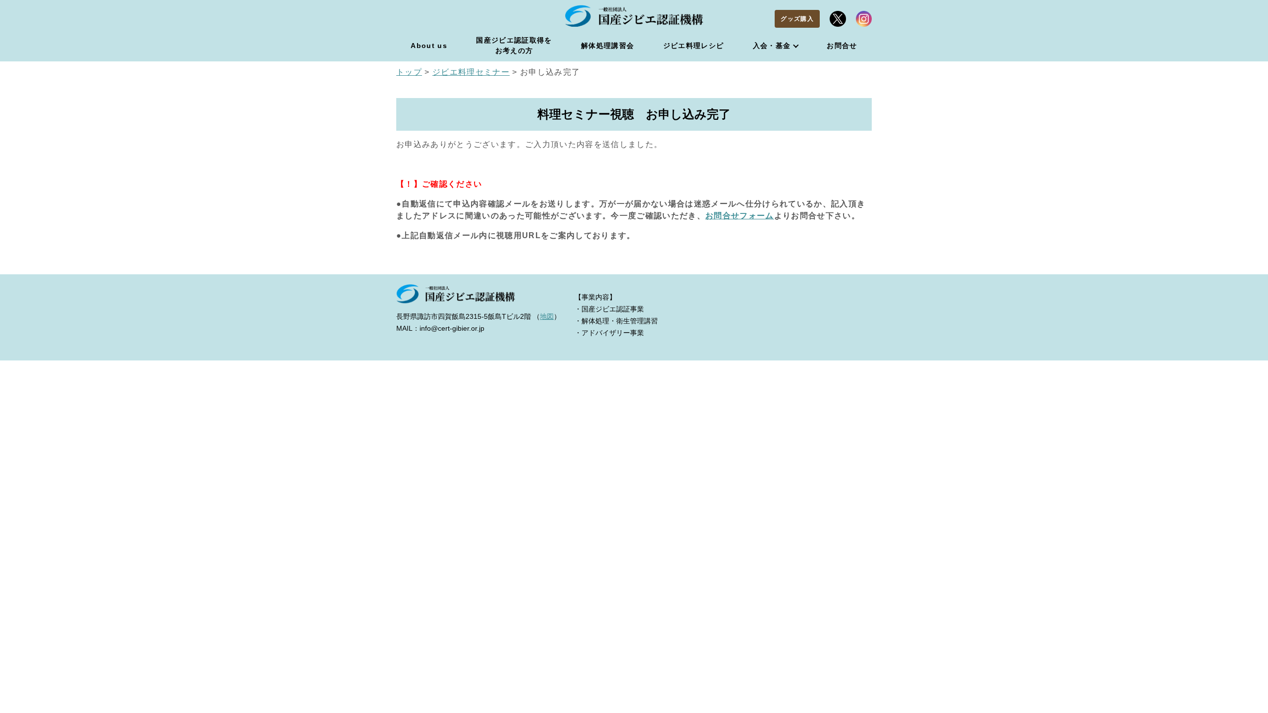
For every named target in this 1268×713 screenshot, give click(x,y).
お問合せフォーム (739, 215)
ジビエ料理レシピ (693, 46)
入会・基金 (772, 46)
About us (429, 46)
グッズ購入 (797, 18)
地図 (547, 316)
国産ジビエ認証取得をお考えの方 (514, 45)
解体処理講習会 (607, 46)
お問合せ (842, 46)
